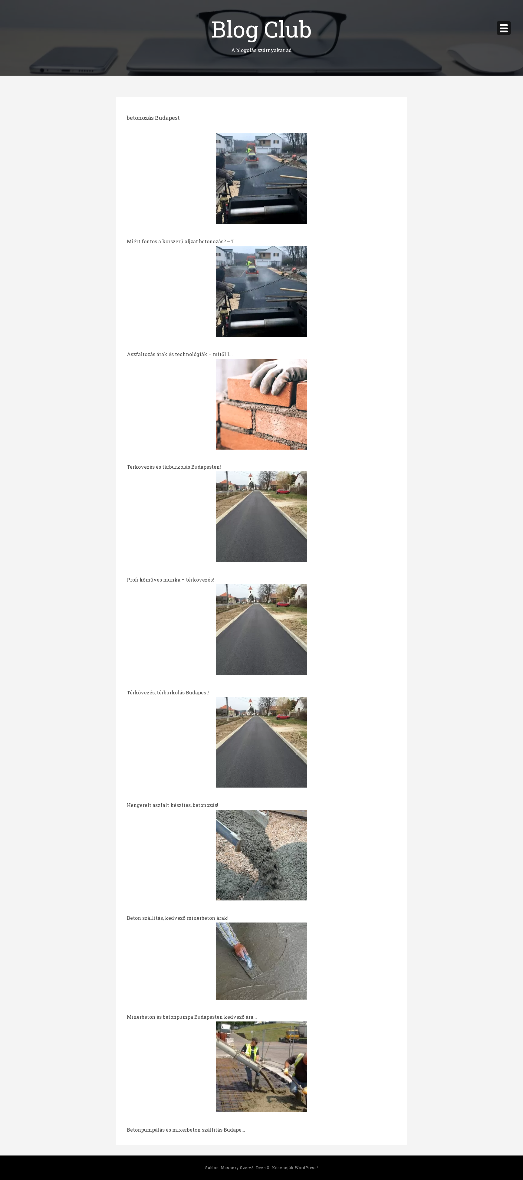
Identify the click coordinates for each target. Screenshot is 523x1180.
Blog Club (261, 29)
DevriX (263, 1167)
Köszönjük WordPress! (295, 1167)
